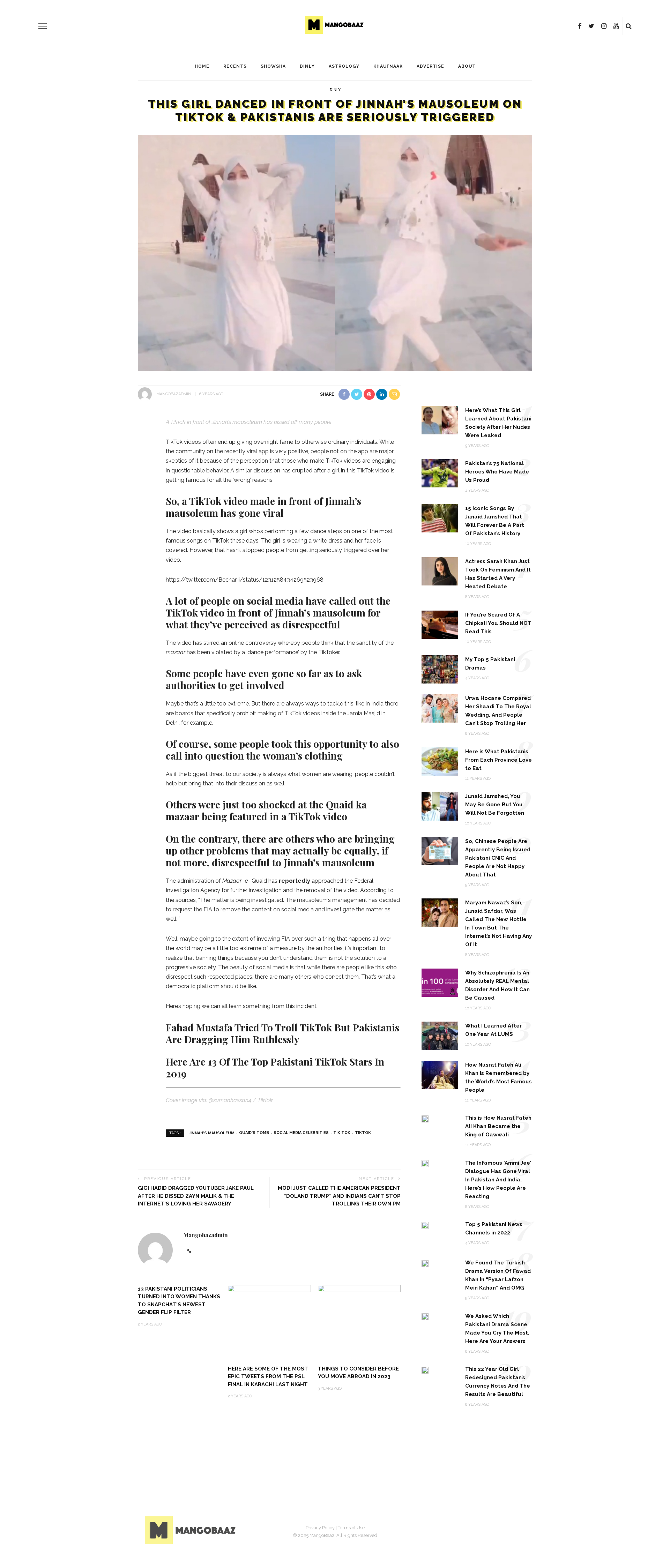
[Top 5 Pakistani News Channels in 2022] (425, 1225)
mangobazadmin (173, 394)
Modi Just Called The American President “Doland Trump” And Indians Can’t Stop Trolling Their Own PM (339, 1196)
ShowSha (273, 66)
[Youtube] (616, 26)
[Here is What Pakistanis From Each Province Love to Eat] (440, 761)
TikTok (363, 1132)
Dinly (307, 66)
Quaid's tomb (254, 1132)
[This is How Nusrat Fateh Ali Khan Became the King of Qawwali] (425, 1118)
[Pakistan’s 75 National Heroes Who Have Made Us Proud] (440, 473)
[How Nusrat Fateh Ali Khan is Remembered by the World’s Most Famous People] (440, 1074)
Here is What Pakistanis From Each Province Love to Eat (498, 759)
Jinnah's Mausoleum (211, 1132)
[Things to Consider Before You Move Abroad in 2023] (359, 1322)
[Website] (189, 1251)
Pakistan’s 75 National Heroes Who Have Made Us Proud (497, 471)
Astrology (344, 66)
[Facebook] (579, 26)
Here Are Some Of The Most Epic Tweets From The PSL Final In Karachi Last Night (268, 1377)
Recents (235, 66)
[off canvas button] (42, 26)
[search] (628, 26)
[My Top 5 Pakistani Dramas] (440, 669)
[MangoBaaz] (191, 1529)
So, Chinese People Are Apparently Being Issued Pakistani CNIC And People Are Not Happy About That (497, 858)
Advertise (430, 66)
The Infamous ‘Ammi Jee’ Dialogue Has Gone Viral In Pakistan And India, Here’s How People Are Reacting (498, 1180)
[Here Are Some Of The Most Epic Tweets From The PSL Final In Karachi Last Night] (269, 1322)
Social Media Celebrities (301, 1132)
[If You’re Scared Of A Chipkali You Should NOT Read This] (440, 624)
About (467, 66)
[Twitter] (591, 26)
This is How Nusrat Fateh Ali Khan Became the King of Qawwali (498, 1126)
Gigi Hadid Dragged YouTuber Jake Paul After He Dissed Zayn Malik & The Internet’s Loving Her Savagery (196, 1196)
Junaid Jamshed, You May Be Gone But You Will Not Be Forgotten (494, 804)
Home (202, 66)
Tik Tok (341, 1132)
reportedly (294, 880)
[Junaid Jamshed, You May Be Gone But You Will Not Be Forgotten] (440, 805)
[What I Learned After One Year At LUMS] (440, 1035)
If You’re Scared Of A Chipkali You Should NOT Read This (498, 623)
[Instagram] (604, 26)
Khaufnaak (388, 66)
